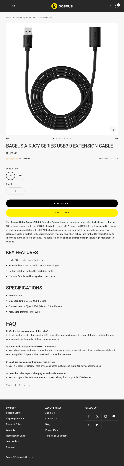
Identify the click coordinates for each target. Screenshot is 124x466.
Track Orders (12, 441)
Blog (47, 424)
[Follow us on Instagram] (105, 416)
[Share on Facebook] (15, 385)
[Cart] (116, 6)
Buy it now (62, 213)
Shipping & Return (15, 418)
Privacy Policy (52, 430)
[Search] (13, 6)
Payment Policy (14, 424)
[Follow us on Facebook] (89, 416)
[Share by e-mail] (29, 385)
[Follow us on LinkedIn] (97, 425)
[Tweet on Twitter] (24, 385)
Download (11, 447)
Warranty (10, 430)
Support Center (13, 412)
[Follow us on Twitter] (97, 416)
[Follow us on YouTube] (114, 416)
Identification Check (16, 435)
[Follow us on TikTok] (89, 425)
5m (20, 175)
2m (10, 175)
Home (8, 17)
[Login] (109, 6)
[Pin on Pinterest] (19, 385)
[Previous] (7, 139)
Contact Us (51, 418)
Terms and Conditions (56, 435)
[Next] (116, 139)
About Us (50, 412)
